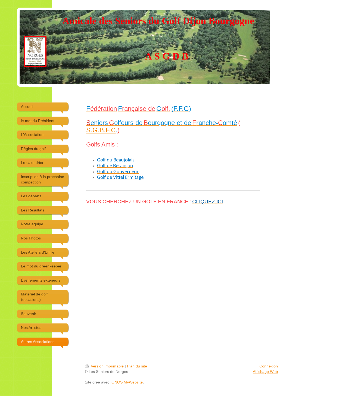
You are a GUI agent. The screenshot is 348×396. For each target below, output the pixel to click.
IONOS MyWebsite (126, 382)
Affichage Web (265, 371)
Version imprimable (107, 366)
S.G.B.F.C (101, 130)
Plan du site (137, 366)
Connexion (268, 366)
